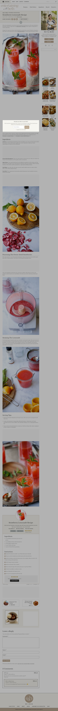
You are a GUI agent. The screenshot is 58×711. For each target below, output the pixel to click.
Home (18, 706)
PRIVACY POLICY (18, 709)
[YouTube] (26, 704)
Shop (17, 1)
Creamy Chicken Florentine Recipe (52, 129)
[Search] (55, 50)
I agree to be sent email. (21, 129)
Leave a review (15, 580)
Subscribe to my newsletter (38, 706)
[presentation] (45, 82)
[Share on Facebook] (12, 19)
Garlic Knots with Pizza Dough (52, 116)
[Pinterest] (32, 704)
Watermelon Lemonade (21, 26)
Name (4, 650)
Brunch (47, 7)
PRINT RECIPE (20, 531)
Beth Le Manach (19, 16)
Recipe (28, 706)
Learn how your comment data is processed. (25, 663)
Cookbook (26, 1)
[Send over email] (17, 19)
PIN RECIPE (13, 531)
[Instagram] (28, 704)
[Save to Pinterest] (14, 19)
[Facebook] (30, 704)
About (13, 1)
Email (4, 655)
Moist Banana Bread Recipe (45, 116)
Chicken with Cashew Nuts (45, 100)
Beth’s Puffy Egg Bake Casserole (45, 129)
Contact (21, 1)
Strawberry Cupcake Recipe (8, 136)
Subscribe (7, 1)
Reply (35, 672)
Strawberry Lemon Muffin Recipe (22, 136)
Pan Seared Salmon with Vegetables (45, 88)
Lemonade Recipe (20, 31)
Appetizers (41, 7)
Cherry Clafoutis (52, 88)
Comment (5, 636)
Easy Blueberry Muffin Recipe (52, 100)
